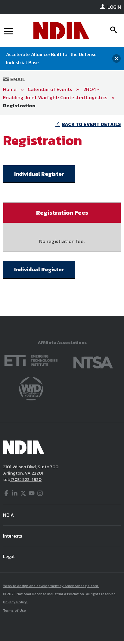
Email (17, 79)
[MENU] (8, 31)
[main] (62, 215)
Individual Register (39, 174)
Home (10, 89)
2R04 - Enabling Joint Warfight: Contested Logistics (55, 93)
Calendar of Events (50, 89)
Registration (19, 105)
